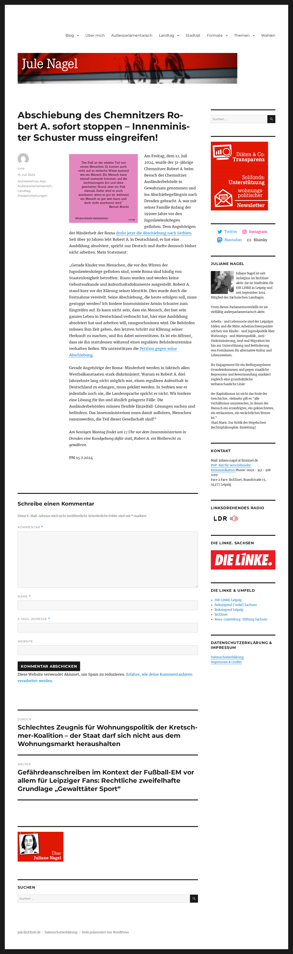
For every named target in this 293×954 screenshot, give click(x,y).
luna (21, 168)
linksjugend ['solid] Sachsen (236, 605)
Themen (242, 35)
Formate (215, 35)
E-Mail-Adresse (34, 619)
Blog (69, 35)
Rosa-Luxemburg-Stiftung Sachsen (241, 619)
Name (24, 596)
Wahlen (268, 35)
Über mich (95, 35)
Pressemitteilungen (32, 195)
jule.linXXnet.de (29, 932)
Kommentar (30, 527)
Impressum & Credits (226, 662)
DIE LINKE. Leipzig (228, 600)
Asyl (43, 181)
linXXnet (221, 615)
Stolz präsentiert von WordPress (105, 932)
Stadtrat (193, 35)
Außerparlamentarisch (131, 35)
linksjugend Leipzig (229, 610)
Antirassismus (28, 181)
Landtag (166, 35)
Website (25, 641)
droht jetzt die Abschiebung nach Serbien (153, 233)
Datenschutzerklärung (227, 657)
